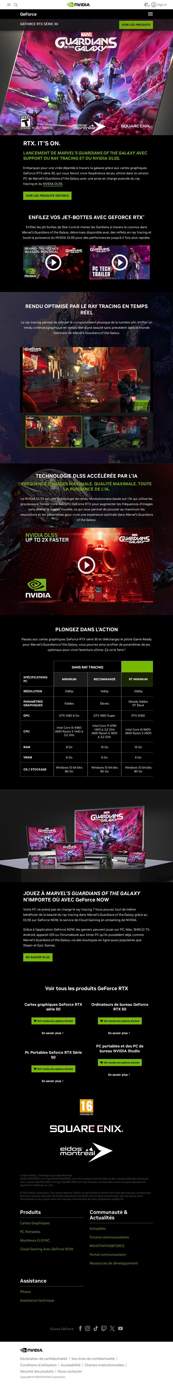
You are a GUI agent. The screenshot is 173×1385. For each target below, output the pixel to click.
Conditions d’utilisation (38, 1365)
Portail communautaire (108, 1254)
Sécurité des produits (37, 1371)
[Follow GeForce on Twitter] (112, 1328)
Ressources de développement (114, 1263)
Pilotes (25, 1292)
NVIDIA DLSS (52, 184)
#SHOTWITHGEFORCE (107, 1246)
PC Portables (30, 1232)
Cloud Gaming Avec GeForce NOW (46, 1249)
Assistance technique (37, 1300)
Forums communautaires (109, 1237)
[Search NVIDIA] (16, 4)
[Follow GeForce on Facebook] (80, 1328)
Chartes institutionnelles (104, 1365)
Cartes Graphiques (35, 1223)
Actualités (98, 1228)
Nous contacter (70, 1371)
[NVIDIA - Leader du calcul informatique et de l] (78, 4)
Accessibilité (71, 1365)
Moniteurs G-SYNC (35, 1240)
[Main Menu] (8, 5)
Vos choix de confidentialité (93, 1358)
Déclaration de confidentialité (43, 1358)
